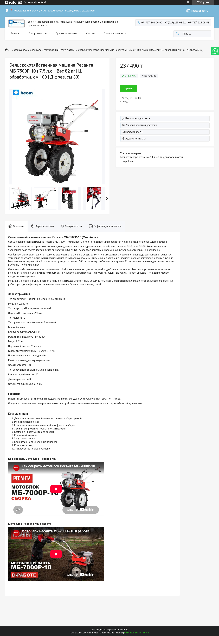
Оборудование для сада (28, 50)
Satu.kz (124, 629)
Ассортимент (36, 33)
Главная (15, 33)
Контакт (90, 33)
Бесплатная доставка (137, 118)
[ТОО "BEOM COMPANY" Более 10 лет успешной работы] (16, 23)
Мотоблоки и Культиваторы (59, 50)
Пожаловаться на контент (137, 633)
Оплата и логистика (115, 33)
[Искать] (177, 33)
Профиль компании (67, 33)
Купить (129, 88)
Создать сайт (30, 2)
